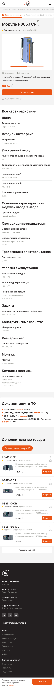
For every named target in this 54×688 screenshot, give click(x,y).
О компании (7, 664)
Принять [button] (42, 681)
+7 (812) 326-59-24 (10, 589)
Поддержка (7, 671)
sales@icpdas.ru (9, 597)
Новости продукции (10, 638)
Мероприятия (8, 634)
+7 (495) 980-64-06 (11, 581)
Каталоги (6, 650)
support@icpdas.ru (11, 605)
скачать (19, 409)
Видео (4, 654)
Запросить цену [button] (27, 92)
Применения (7, 646)
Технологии (7, 642)
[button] (27, 550)
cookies (11, 685)
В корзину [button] (47, 471)
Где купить (6, 667)
